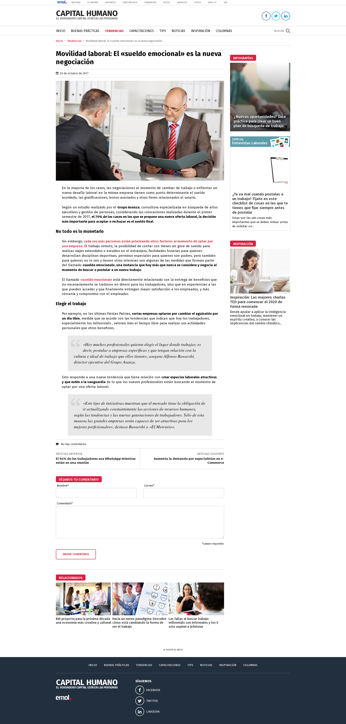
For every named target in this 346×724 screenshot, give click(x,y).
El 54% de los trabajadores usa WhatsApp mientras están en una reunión (96, 461)
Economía (93, 2)
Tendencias (150, 2)
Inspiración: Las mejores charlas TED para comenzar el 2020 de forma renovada (258, 302)
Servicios (182, 2)
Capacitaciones (141, 31)
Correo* (149, 485)
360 (225, 2)
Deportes (110, 2)
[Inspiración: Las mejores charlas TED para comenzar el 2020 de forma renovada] (260, 292)
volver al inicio (174, 649)
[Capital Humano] (87, 19)
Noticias (75, 2)
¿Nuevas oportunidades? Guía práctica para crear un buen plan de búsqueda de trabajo (260, 121)
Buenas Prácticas (85, 31)
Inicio (60, 31)
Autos (166, 2)
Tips (162, 31)
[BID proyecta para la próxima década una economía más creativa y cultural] (83, 614)
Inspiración (200, 31)
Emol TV (212, 2)
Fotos (197, 2)
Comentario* (65, 503)
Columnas (224, 31)
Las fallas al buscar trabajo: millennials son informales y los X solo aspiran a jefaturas (193, 622)
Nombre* (63, 485)
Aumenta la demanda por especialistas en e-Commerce (189, 461)
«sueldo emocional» (96, 280)
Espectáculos (130, 2)
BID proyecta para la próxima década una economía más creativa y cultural (83, 620)
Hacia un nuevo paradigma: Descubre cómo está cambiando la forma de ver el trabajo (139, 622)
